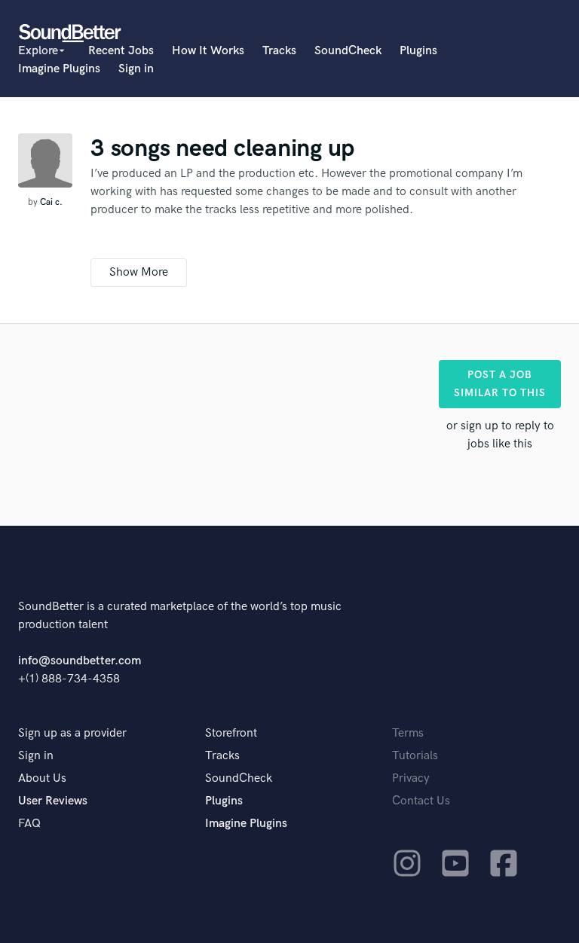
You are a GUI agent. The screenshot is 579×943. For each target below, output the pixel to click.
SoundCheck (347, 51)
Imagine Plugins (59, 69)
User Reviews (52, 801)
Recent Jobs (121, 51)
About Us (42, 778)
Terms (408, 733)
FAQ (29, 823)
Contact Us (421, 801)
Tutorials (415, 756)
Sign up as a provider (72, 733)
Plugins (418, 51)
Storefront (231, 733)
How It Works (208, 51)
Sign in (136, 69)
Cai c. (51, 202)
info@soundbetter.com (79, 661)
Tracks (279, 51)
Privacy (411, 778)
